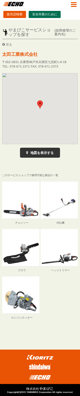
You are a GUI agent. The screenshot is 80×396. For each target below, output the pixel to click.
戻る (8, 44)
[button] (40, 104)
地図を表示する (42, 153)
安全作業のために (44, 14)
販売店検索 (14, 14)
